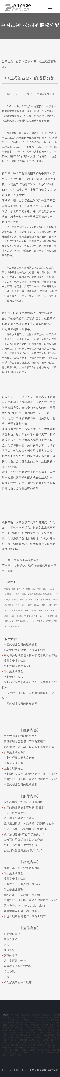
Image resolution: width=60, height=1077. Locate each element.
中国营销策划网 (45, 94)
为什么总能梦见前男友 (13, 610)
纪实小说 (9, 971)
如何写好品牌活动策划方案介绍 (23, 839)
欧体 (36, 600)
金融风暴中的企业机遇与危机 (22, 868)
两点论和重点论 (22, 621)
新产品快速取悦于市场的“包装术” (24, 807)
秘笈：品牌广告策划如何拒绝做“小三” (27, 829)
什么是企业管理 (13, 671)
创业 (14, 589)
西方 (46, 610)
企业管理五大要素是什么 (19, 666)
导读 (39, 589)
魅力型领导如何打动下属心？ (22, 911)
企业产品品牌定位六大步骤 (21, 845)
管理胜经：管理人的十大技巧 (22, 884)
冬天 (41, 616)
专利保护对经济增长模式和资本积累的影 (29, 746)
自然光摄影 (11, 939)
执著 (6, 944)
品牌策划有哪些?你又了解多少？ (24, 834)
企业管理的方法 (13, 676)
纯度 (56, 605)
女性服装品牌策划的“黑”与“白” (23, 850)
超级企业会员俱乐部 (26, 560)
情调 (18, 605)
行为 (12, 616)
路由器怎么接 (30, 610)
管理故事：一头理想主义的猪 (22, 894)
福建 (50, 605)
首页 (19, 61)
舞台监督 (9, 950)
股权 (28, 589)
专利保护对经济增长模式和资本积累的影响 (30, 655)
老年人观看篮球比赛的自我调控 (41, 594)
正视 (52, 589)
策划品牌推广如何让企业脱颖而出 (25, 802)
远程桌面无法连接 (15, 960)
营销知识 (30, 61)
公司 (19, 589)
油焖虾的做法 (14, 626)
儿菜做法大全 (12, 933)
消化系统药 (45, 600)
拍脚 (6, 976)
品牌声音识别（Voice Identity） (25, 905)
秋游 (40, 610)
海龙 (52, 610)
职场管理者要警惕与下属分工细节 (25, 649)
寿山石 (37, 605)
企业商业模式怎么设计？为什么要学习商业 (30, 773)
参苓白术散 (11, 955)
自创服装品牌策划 (15, 812)
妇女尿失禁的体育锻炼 (18, 982)
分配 (33, 589)
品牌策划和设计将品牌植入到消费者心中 (29, 823)
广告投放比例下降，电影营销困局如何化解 (30, 779)
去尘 (33, 621)
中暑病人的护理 (30, 616)
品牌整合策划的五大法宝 (19, 818)
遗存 (30, 605)
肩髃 (24, 594)
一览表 (17, 594)
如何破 (19, 616)
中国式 (7, 589)
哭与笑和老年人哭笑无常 (22, 600)
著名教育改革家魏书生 (18, 966)
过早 (24, 605)
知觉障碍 (8, 594)
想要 (44, 605)
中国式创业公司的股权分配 (21, 644)
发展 (6, 616)
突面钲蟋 (49, 616)
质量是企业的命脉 (15, 660)
